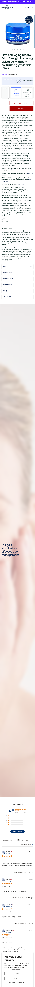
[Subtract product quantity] (7, 94)
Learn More (21, 184)
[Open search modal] (25, 7)
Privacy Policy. (16, 969)
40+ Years (7, 297)
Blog (5, 291)
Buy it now (21, 108)
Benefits (6, 266)
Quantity (5, 89)
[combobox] (26, 844)
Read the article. (12, 170)
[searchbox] (9, 840)
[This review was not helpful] (31, 923)
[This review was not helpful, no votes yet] (31, 872)
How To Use (7, 285)
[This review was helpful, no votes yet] (28, 872)
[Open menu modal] (32, 7)
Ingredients (7, 273)
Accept (16, 973)
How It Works (8, 279)
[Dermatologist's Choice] (7, 7)
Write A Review (17, 831)
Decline (16, 978)
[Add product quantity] (3, 94)
